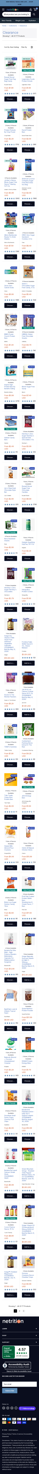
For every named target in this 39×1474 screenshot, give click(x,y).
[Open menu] (3, 9)
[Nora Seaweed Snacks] (10, 524)
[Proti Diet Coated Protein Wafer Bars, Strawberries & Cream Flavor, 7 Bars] (28, 882)
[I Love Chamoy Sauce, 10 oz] (10, 1210)
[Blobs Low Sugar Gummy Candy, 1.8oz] (10, 882)
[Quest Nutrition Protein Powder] (28, 994)
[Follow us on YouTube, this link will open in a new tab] (16, 1408)
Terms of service (17, 1434)
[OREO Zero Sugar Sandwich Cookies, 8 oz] (28, 218)
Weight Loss (20, 20)
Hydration (32, 20)
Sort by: (11, 47)
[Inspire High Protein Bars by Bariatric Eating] (10, 370)
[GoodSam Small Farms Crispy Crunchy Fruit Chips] (10, 1095)
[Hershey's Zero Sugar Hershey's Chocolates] (10, 573)
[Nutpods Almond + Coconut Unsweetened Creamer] (10, 1043)
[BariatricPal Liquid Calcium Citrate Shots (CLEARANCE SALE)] (10, 1154)
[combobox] (16, 14)
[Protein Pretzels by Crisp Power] (10, 114)
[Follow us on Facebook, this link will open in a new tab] (3, 1408)
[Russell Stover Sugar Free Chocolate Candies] (28, 472)
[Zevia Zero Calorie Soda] (10, 271)
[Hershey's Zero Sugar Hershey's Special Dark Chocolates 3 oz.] (28, 421)
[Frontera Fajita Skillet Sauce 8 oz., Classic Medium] (28, 624)
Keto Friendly (6, 20)
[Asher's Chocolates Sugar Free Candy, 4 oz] (28, 271)
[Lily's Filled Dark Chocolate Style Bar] (10, 472)
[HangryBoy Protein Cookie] (28, 573)
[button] (31, 9)
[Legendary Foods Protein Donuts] (28, 63)
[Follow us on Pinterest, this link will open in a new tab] (11, 1408)
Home (4, 26)
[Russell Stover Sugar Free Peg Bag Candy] (10, 63)
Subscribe (9, 1391)
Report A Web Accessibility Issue (19, 1371)
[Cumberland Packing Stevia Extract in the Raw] (28, 729)
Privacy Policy (6, 1434)
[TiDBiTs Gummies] (10, 729)
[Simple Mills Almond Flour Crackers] (10, 832)
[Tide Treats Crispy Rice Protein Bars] (10, 779)
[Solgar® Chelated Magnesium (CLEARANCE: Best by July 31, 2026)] (10, 1262)
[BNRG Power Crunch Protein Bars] (10, 320)
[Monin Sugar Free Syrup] (28, 370)
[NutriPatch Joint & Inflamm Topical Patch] (10, 994)
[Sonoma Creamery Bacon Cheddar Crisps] (28, 1262)
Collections (13, 26)
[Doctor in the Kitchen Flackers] (10, 678)
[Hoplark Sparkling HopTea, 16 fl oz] (28, 524)
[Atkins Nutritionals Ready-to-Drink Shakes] (10, 218)
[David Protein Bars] (28, 114)
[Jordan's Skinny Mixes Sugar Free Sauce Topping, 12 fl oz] (10, 165)
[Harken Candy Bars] (10, 421)
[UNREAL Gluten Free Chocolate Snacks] (28, 320)
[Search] (34, 14)
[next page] (23, 1310)
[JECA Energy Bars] (28, 779)
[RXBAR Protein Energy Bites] (28, 1043)
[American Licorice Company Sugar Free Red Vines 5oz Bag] (28, 165)
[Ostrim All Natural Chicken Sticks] (28, 832)
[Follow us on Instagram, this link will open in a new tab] (7, 1408)
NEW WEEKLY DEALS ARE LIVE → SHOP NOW (19, 3)
